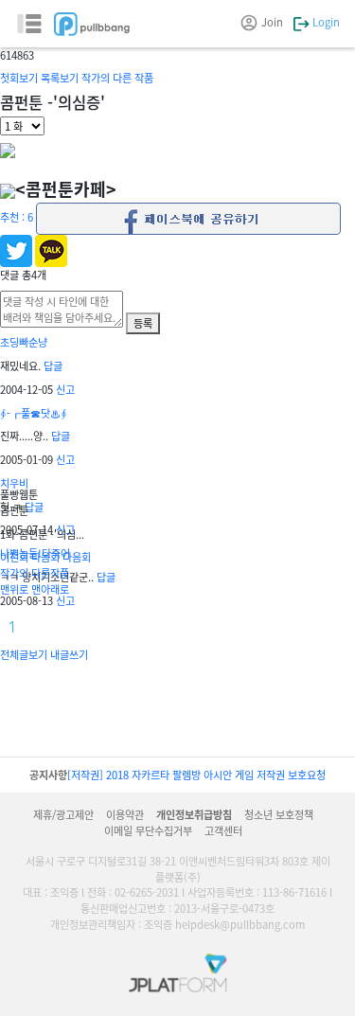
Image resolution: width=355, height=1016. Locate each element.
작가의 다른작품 (34, 572)
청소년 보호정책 (278, 814)
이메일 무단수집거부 (148, 830)
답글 (53, 365)
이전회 (14, 556)
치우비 (14, 482)
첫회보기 (19, 77)
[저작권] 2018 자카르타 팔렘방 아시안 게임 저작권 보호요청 (196, 774)
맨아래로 (50, 589)
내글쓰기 (69, 654)
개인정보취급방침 (194, 814)
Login (325, 21)
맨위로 (14, 589)
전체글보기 (23, 654)
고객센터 (223, 830)
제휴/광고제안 (63, 814)
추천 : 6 (16, 216)
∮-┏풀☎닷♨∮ (33, 412)
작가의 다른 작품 (117, 77)
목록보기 (60, 77)
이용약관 (125, 814)
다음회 (45, 556)
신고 (65, 389)
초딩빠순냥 (23, 341)
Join (272, 21)
